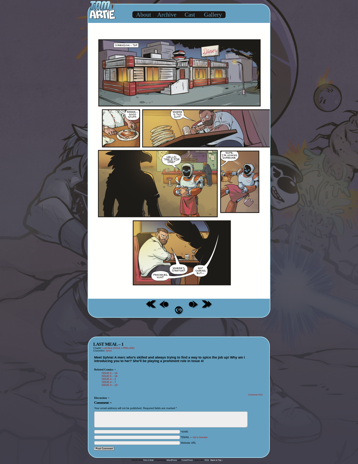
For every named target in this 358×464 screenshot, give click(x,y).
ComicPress (187, 460)
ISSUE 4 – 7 (109, 382)
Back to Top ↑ (217, 460)
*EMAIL (194, 437)
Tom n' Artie (148, 460)
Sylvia (109, 350)
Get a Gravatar (200, 437)
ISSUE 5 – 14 (109, 373)
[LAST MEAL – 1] (179, 297)
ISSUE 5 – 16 (109, 376)
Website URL (188, 442)
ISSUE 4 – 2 (109, 379)
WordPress (172, 460)
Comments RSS (255, 395)
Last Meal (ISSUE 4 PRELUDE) (118, 348)
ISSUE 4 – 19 (109, 384)
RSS (207, 460)
